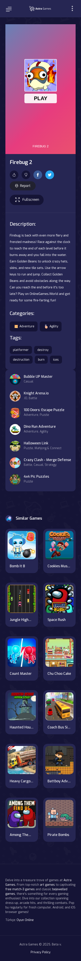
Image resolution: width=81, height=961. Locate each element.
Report (25, 185)
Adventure (26, 326)
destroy (43, 350)
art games (47, 885)
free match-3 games (20, 889)
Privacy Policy (41, 952)
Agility (53, 326)
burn (41, 360)
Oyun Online (25, 920)
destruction (21, 360)
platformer (21, 350)
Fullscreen (30, 199)
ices (56, 360)
